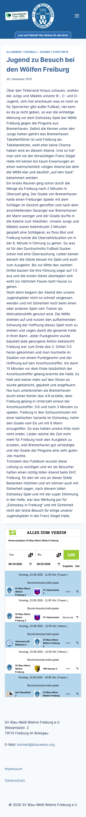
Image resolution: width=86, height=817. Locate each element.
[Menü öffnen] (76, 16)
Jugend (45, 51)
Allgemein (13, 51)
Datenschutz (15, 780)
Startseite (60, 51)
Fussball (30, 51)
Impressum (13, 769)
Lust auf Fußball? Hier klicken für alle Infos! (43, 35)
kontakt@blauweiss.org (36, 745)
